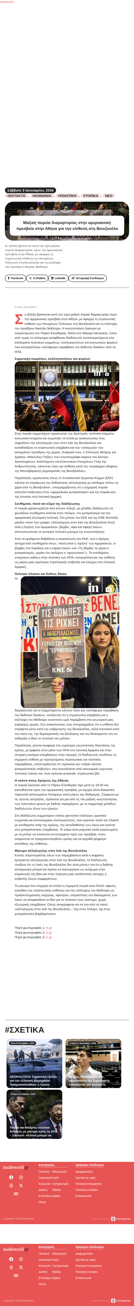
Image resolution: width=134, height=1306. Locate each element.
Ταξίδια (56, 1190)
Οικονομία (45, 1177)
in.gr (49, 927)
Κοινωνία (44, 1183)
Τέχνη (42, 1202)
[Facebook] (11, 1177)
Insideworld (6, 1)
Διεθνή (43, 1190)
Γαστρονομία (60, 1183)
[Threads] (11, 1186)
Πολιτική (44, 1171)
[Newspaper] (16, 1194)
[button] (15, 278)
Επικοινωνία (83, 1196)
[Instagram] (21, 1177)
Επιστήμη (45, 1196)
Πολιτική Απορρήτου (88, 1183)
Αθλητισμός (59, 1171)
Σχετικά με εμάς (85, 1177)
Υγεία (55, 1177)
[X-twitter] (21, 1186)
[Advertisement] (67, 980)
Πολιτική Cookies (86, 1190)
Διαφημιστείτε (84, 1171)
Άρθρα (56, 1196)
